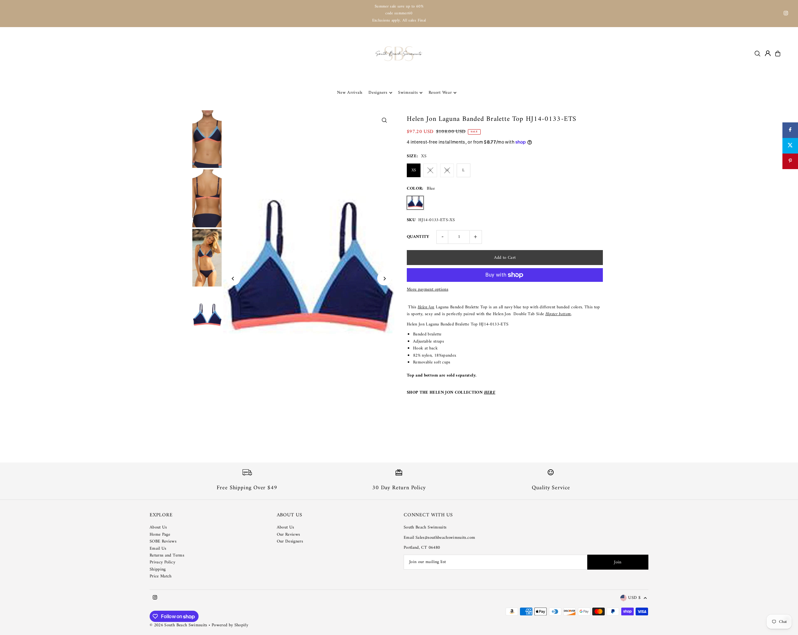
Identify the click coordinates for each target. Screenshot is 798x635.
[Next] (384, 279)
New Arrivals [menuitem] (350, 93)
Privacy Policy (162, 562)
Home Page (160, 534)
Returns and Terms (167, 555)
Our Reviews (288, 534)
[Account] (768, 53)
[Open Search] (757, 53)
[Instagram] (786, 14)
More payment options (427, 289)
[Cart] (777, 53)
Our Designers (290, 541)
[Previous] (233, 279)
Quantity (418, 237)
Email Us (158, 548)
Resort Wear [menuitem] (440, 93)
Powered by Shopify (230, 625)
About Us (158, 527)
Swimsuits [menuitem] (408, 93)
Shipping (158, 569)
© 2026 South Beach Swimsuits (178, 625)
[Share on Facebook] (790, 130)
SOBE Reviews (163, 541)
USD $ (634, 598)
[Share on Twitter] (790, 146)
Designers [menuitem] (377, 93)
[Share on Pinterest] (790, 161)
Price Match (161, 576)
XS (413, 170)
